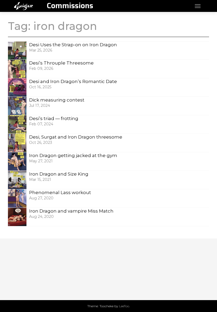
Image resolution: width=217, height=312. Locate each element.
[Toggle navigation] (198, 6)
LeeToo (124, 306)
